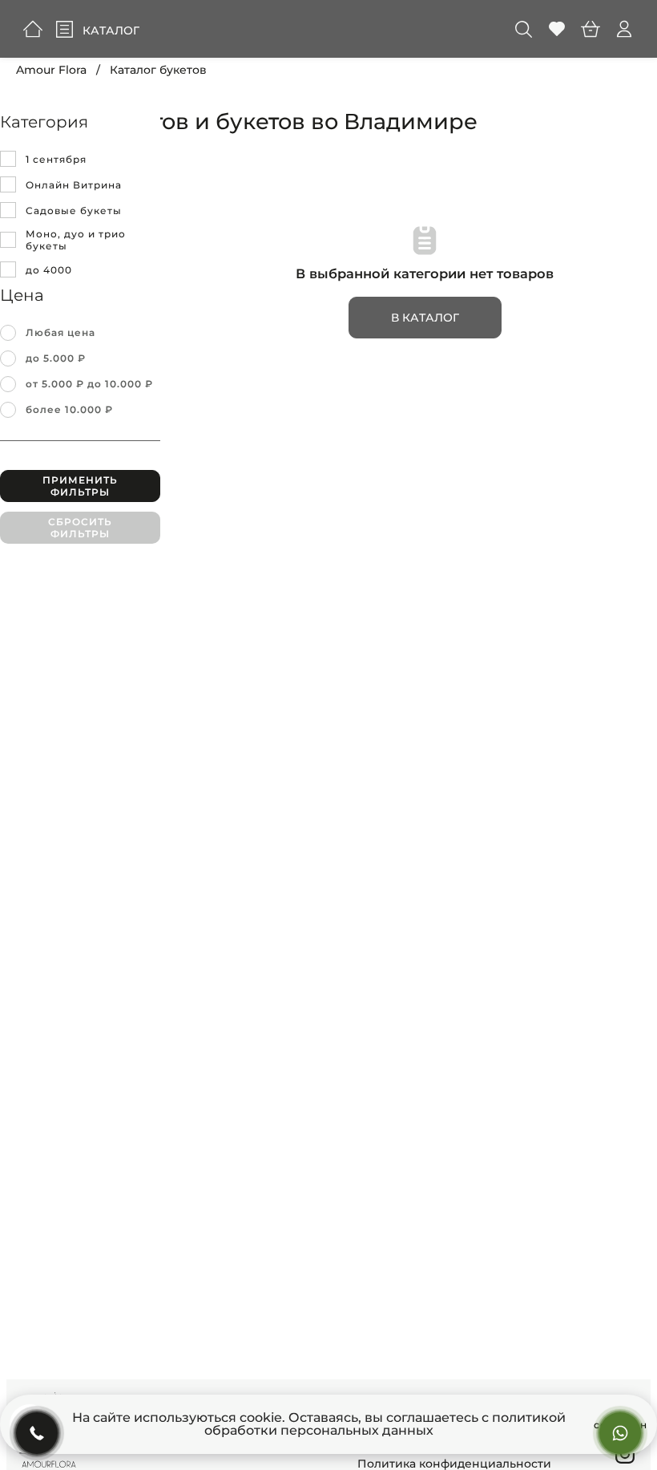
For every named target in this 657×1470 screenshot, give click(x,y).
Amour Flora (51, 70)
